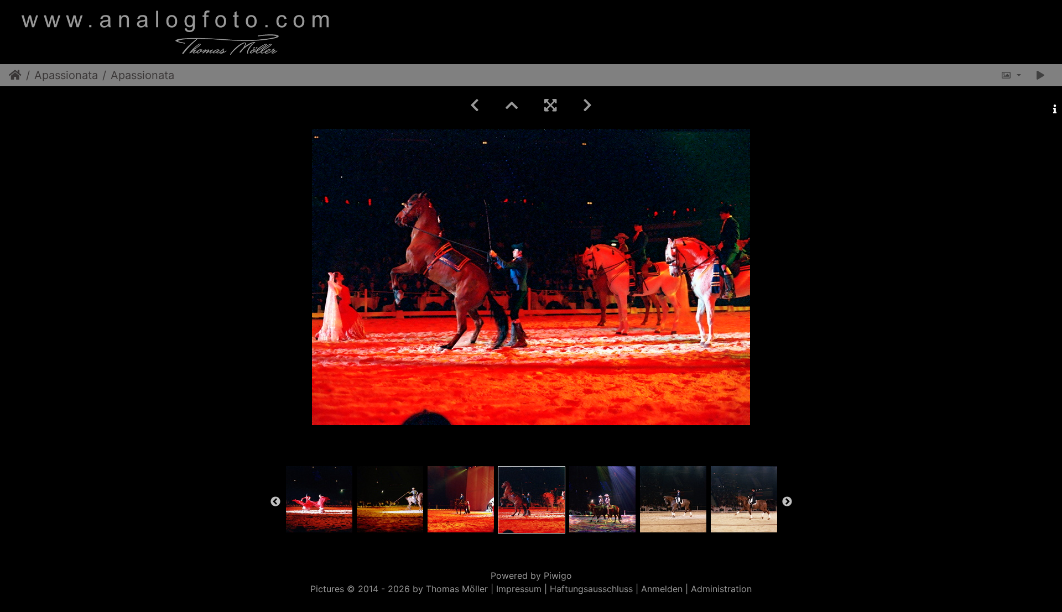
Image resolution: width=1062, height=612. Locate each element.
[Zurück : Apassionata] (474, 105)
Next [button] (787, 502)
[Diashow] (1040, 75)
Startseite (15, 75)
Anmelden (662, 588)
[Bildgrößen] (1010, 75)
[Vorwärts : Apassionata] (587, 105)
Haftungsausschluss (591, 588)
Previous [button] (275, 502)
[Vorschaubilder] (511, 105)
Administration (721, 588)
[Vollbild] (550, 105)
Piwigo (558, 575)
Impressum (519, 588)
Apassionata (66, 75)
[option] (319, 499)
